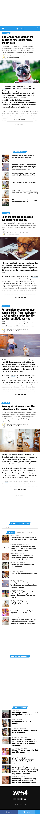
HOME (16, 804)
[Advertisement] (20, 13)
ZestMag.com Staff (14, 57)
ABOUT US (23, 804)
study (13, 375)
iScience (35, 276)
